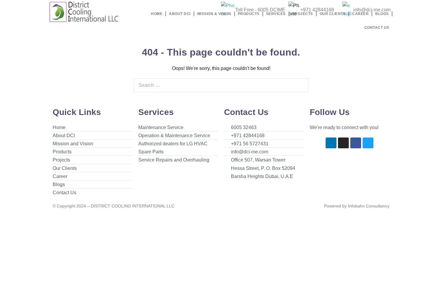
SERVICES (276, 14)
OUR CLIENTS (333, 14)
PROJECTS (302, 14)
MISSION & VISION (214, 14)
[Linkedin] (331, 142)
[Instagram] (343, 142)
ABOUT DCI (180, 14)
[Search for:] (221, 85)
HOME (156, 14)
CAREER (360, 14)
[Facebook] (355, 142)
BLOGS (382, 14)
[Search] (300, 85)
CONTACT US (376, 28)
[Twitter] (368, 142)
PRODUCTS (248, 14)
